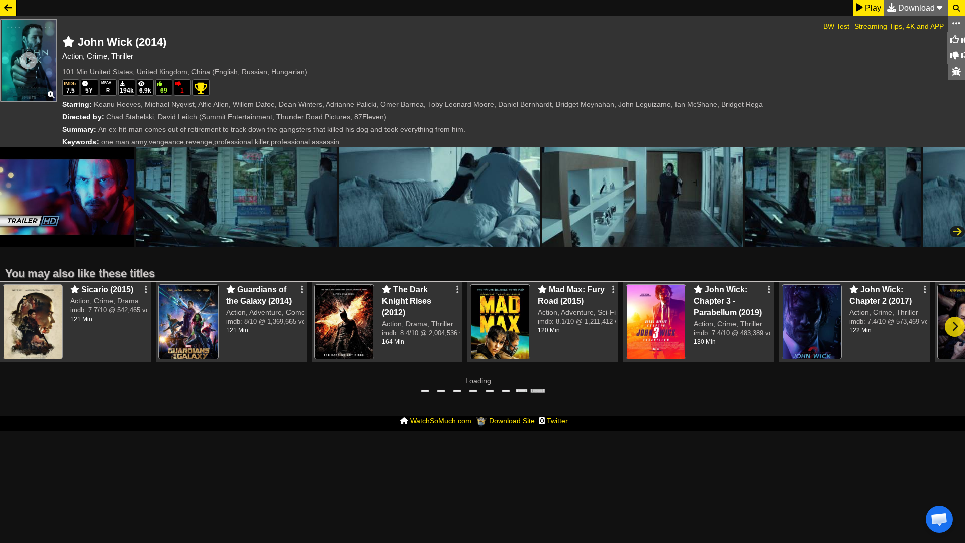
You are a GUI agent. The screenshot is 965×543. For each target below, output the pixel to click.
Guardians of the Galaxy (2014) (259, 295)
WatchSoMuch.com (440, 421)
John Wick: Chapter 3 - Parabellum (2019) (728, 301)
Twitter (557, 421)
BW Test (836, 26)
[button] (939, 519)
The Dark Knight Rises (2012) (406, 301)
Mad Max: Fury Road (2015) (571, 295)
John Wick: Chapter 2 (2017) (880, 295)
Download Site (512, 421)
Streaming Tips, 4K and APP (899, 26)
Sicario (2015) (106, 289)
